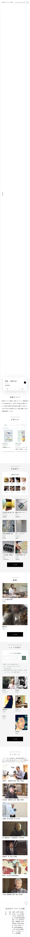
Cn (22, 2)
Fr (19, 2)
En (17, 2)
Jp (15, 2)
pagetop (26, 903)
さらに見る (15, 564)
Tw (24, 2)
